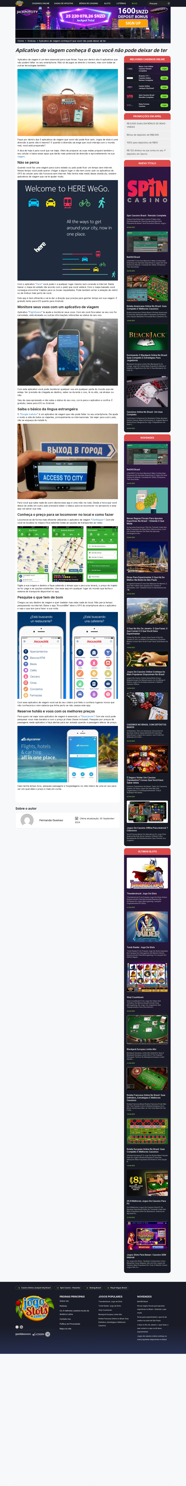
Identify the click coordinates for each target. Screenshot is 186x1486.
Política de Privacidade (70, 1324)
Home (21, 41)
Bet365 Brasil (142, 1301)
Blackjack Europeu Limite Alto (110, 1314)
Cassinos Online (40, 3)
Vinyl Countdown (105, 1310)
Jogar (164, 69)
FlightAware (35, 312)
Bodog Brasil (95, 1288)
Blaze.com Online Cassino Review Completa (146, 68)
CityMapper (98, 519)
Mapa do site (65, 1328)
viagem (21, 156)
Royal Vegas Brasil (118, 1288)
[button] (93, 1484)
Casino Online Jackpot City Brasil (146, 87)
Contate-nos (65, 1319)
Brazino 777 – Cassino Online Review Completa (146, 78)
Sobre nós (64, 1301)
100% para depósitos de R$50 (142, 142)
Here (38, 284)
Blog (134, 3)
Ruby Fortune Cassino (144, 105)
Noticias (32, 41)
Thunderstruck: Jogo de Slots (110, 1301)
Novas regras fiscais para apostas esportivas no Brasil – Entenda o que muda (151, 1309)
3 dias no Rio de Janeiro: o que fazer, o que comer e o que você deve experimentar (152, 1328)
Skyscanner (87, 716)
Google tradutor (29, 414)
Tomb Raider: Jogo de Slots (109, 1306)
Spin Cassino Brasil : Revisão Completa (147, 96)
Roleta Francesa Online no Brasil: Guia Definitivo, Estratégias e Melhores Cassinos (113, 1322)
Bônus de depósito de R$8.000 (143, 134)
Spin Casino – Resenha (70, 1288)
